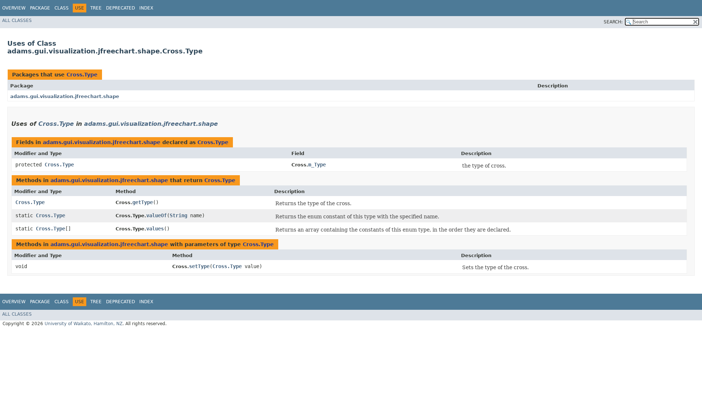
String (178, 215)
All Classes (17, 20)
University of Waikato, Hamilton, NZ (83, 323)
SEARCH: (613, 22)
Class (61, 8)
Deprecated (120, 8)
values (155, 229)
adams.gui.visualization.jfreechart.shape (64, 96)
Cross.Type (82, 75)
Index (146, 8)
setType (199, 266)
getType (142, 202)
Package (40, 8)
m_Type (317, 165)
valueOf (156, 215)
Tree (96, 8)
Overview (14, 8)
